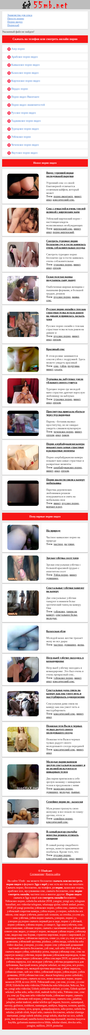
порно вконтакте (63, 196)
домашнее (52, 578)
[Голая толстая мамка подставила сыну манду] (23, 288)
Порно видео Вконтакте (25, 96)
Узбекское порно (21, 136)
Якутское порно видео (24, 152)
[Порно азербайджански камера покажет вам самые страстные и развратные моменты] (23, 457)
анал (48, 199)
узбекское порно (63, 677)
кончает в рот (54, 506)
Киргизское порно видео (25, 80)
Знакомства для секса (19, 15)
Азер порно (18, 48)
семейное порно (63, 818)
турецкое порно (63, 264)
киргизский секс (63, 228)
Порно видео (15, 21)
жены (80, 644)
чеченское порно (63, 431)
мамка (75, 296)
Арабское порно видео (24, 56)
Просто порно (15, 18)
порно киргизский (63, 232)
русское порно (62, 296)
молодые (51, 618)
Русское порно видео (23, 112)
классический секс (63, 199)
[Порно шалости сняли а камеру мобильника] (23, 492)
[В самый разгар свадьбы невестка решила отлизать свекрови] (23, 844)
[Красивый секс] (23, 359)
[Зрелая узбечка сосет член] (23, 567)
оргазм (57, 267)
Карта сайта (53, 874)
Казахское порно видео (25, 72)
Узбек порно (61, 574)
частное (58, 544)
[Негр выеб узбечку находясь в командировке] (23, 669)
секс (48, 300)
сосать (58, 369)
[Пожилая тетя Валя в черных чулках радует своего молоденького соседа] (23, 739)
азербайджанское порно (68, 467)
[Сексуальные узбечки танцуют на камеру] (23, 602)
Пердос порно (19, 88)
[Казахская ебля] (23, 637)
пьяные (75, 792)
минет (77, 196)
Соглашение (37, 874)
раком (65, 435)
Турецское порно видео (25, 128)
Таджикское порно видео (26, 120)
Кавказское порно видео (25, 64)
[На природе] (23, 537)
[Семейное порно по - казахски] (23, 811)
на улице (69, 544)
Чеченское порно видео (25, 144)
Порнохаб (13, 25)
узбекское (59, 611)
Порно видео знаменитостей (28, 104)
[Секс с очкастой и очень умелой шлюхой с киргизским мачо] (23, 220)
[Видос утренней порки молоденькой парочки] (23, 186)
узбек (63, 366)
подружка (73, 366)
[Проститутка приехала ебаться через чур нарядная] (23, 423)
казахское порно (63, 788)
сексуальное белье (66, 614)
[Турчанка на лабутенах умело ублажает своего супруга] (23, 390)
